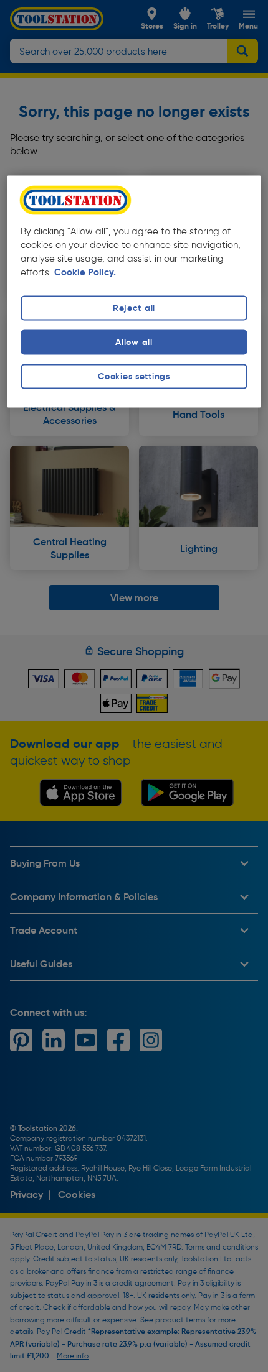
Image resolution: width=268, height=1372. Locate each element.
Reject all (134, 307)
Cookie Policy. (85, 272)
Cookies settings (134, 376)
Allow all (133, 342)
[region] (134, 292)
